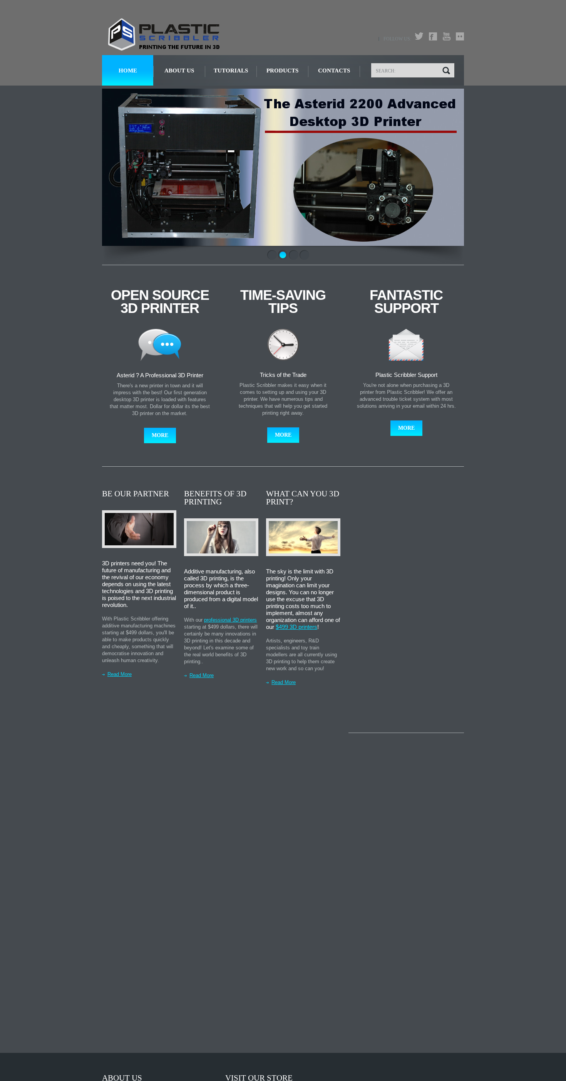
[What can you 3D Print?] (303, 537)
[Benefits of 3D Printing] (221, 537)
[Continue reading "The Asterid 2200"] (283, 167)
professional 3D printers (230, 620)
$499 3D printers (296, 627)
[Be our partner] (139, 529)
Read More (119, 674)
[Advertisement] (406, 605)
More (160, 435)
